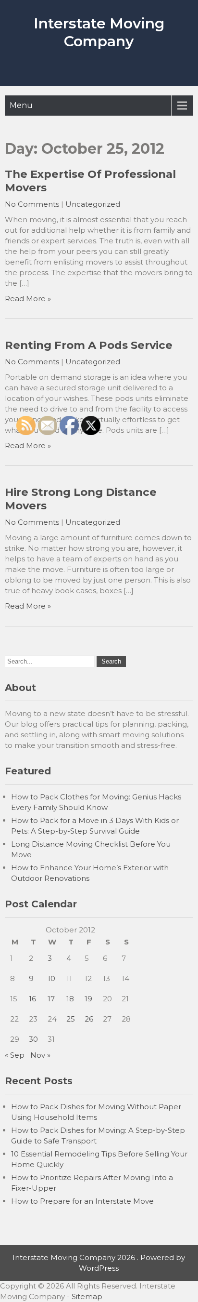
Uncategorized (92, 204)
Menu (21, 105)
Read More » (28, 298)
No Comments (32, 204)
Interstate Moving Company (99, 32)
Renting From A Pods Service (89, 345)
